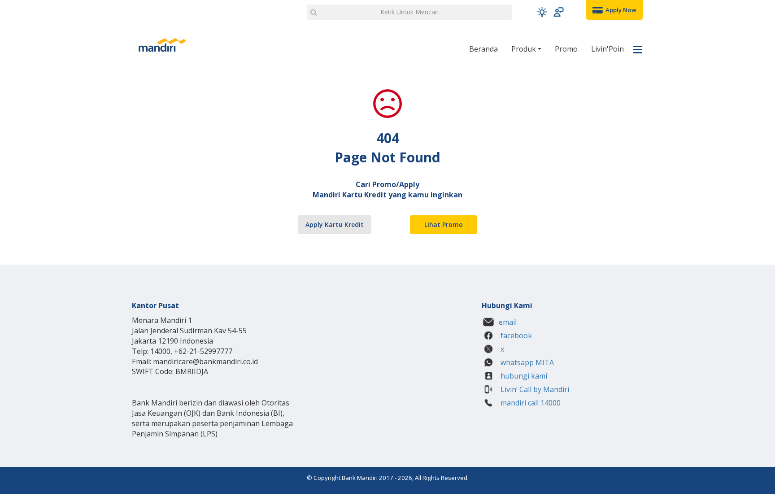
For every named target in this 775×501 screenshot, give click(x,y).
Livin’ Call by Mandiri (534, 389)
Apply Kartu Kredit (334, 224)
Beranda (483, 49)
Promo (566, 49)
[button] (542, 12)
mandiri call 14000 (530, 403)
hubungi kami (523, 376)
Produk (524, 49)
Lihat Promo (443, 224)
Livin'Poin (607, 49)
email (508, 322)
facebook (515, 335)
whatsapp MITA (526, 362)
